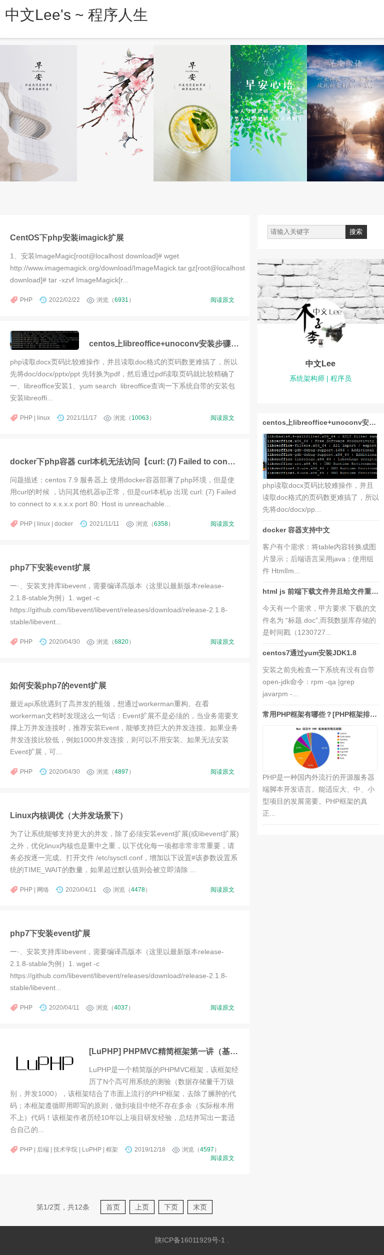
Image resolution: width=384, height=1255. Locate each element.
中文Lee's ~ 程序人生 (76, 14)
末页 (200, 1207)
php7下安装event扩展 (50, 567)
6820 (121, 641)
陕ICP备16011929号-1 (190, 1240)
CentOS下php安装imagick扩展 (67, 237)
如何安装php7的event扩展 (58, 685)
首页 (113, 1207)
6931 (121, 299)
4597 (207, 1149)
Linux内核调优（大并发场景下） (69, 815)
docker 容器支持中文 (296, 530)
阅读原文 (222, 299)
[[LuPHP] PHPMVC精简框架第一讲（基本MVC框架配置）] (44, 1063)
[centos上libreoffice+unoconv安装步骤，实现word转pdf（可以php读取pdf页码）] (44, 340)
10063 (140, 417)
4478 (138, 889)
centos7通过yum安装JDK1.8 (309, 653)
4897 (121, 771)
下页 (171, 1207)
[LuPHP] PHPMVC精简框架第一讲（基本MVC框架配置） (192, 1051)
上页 (142, 1207)
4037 (121, 1007)
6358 (161, 523)
